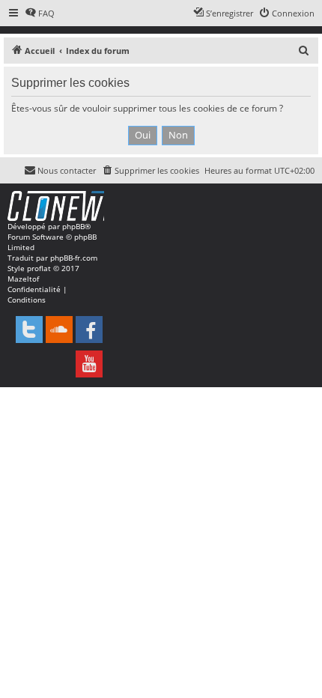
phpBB (73, 226)
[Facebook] (89, 329)
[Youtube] (89, 363)
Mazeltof (23, 278)
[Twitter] (29, 329)
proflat (39, 268)
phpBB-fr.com (73, 257)
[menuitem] (40, 13)
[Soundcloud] (59, 329)
